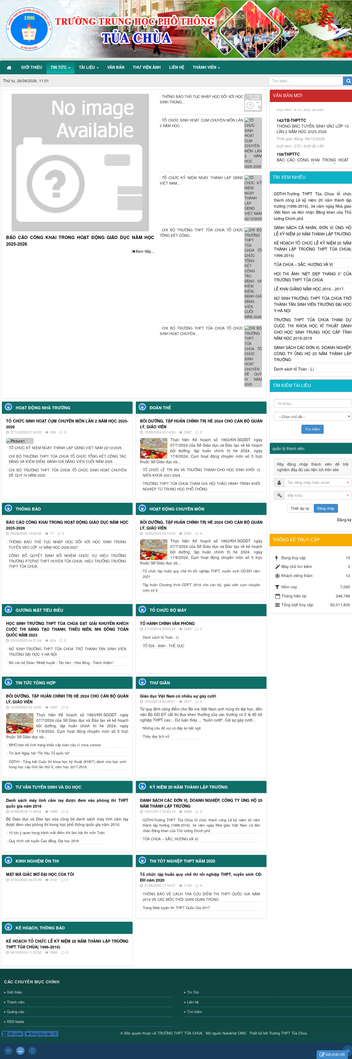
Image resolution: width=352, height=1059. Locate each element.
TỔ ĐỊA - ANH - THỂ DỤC (163, 645)
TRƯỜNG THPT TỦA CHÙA (179, 1033)
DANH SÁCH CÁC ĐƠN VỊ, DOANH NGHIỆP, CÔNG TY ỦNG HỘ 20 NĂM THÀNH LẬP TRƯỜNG (313, 354)
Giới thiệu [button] (31, 67)
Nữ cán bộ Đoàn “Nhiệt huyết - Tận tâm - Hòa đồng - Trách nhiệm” (61, 662)
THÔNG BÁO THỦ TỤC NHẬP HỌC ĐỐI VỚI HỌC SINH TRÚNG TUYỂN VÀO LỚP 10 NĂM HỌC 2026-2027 (67, 544)
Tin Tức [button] (59, 67)
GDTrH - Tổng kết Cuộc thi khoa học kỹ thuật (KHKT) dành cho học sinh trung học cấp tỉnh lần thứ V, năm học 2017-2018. (67, 764)
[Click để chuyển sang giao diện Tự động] (8, 1051)
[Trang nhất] (9, 67)
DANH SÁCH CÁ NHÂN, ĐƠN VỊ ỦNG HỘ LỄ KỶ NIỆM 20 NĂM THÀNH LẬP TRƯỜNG (313, 230)
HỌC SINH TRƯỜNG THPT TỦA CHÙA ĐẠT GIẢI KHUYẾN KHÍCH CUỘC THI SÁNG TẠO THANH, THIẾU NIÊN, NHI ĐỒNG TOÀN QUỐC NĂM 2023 (67, 629)
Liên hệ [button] (176, 67)
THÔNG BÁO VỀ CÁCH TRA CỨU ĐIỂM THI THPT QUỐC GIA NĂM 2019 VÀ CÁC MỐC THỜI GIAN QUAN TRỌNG (201, 896)
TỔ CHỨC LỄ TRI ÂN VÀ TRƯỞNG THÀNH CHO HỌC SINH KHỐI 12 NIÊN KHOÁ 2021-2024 (201, 472)
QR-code (14, 1033)
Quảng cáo (15, 1011)
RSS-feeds (15, 1021)
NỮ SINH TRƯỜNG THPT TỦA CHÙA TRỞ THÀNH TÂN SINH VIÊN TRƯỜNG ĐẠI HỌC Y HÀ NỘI (67, 651)
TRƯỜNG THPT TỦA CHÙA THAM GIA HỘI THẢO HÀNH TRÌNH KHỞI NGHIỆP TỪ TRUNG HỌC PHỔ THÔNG (201, 486)
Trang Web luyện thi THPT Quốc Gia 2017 (176, 907)
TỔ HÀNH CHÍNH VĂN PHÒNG (167, 623)
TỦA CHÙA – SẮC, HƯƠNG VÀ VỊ (170, 838)
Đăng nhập (325, 508)
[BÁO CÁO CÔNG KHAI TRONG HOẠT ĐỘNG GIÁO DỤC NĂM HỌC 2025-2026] (80, 162)
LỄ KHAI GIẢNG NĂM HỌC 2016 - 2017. (309, 289)
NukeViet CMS (234, 1033)
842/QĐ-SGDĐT (291, 147)
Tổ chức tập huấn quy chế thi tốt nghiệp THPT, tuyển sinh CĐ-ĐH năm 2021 (201, 573)
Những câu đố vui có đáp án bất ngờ (171, 728)
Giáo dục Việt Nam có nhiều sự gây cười (178, 696)
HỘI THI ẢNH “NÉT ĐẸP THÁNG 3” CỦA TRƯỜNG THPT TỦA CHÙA (313, 276)
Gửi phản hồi (335, 1054)
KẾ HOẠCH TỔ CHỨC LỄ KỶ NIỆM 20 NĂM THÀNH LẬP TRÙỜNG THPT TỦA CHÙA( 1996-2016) (313, 249)
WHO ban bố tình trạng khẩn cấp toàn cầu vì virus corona (55, 744)
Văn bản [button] (115, 67)
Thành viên (15, 1002)
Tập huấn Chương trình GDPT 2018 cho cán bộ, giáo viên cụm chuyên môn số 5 (201, 587)
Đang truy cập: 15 (43, 1033)
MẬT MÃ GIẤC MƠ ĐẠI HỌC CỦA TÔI (40, 874)
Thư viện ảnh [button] (147, 67)
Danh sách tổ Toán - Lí (161, 637)
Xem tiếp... (145, 251)
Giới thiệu (14, 992)
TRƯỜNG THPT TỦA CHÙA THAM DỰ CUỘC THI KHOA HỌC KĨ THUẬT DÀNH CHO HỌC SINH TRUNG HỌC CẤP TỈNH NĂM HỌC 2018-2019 (313, 329)
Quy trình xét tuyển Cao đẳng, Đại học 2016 (44, 840)
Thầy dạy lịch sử (156, 736)
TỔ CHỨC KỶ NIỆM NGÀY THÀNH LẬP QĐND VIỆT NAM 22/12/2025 (65, 447)
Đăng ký (344, 519)
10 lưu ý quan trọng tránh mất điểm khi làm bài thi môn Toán (57, 832)
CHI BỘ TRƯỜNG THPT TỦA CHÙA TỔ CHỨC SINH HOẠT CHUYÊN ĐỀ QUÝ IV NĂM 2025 (67, 472)
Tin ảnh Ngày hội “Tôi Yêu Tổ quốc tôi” (39, 753)
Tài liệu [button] (87, 67)
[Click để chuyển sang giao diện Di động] (32, 1051)
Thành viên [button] (205, 67)
